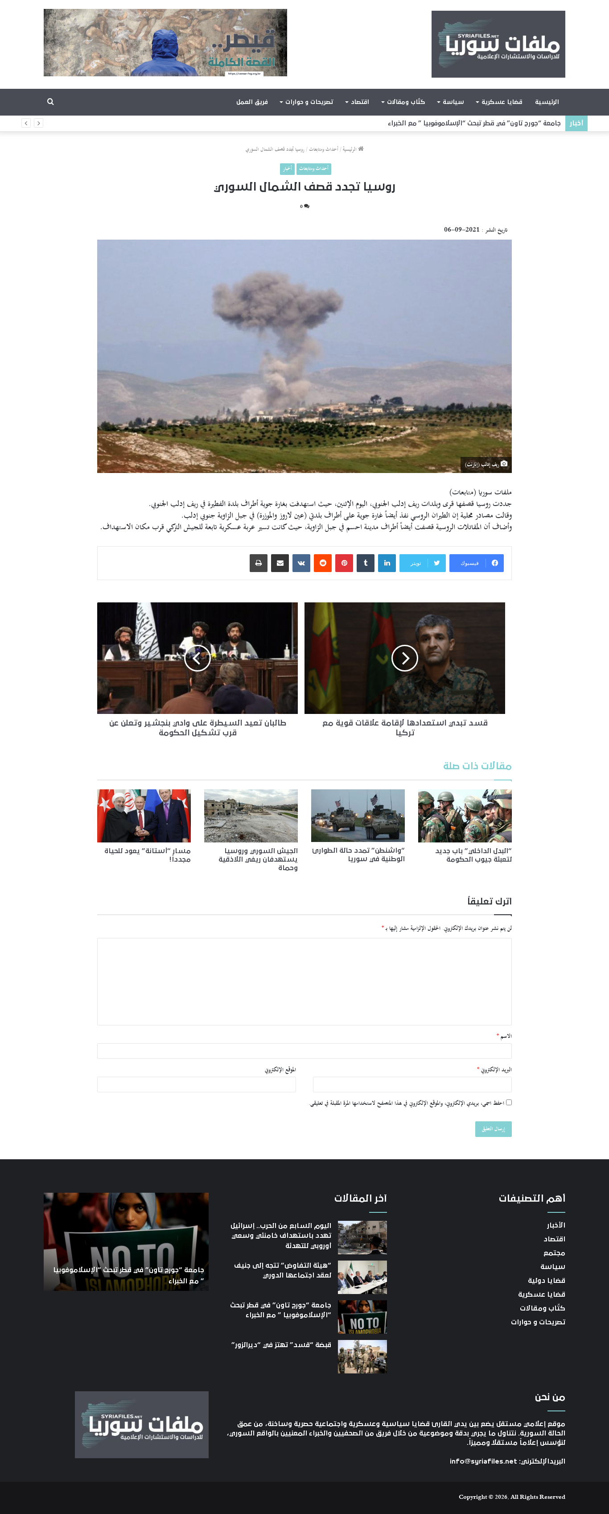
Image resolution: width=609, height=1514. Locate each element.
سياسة (453, 102)
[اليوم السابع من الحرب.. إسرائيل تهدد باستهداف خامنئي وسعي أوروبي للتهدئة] (362, 1237)
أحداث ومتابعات (323, 149)
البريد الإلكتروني (494, 1070)
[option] (126, 1242)
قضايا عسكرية (501, 102)
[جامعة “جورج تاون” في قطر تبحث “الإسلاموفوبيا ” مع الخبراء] (362, 1317)
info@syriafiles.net (483, 1461)
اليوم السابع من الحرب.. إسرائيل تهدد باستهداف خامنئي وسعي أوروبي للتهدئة (280, 1236)
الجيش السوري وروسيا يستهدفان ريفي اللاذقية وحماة (258, 859)
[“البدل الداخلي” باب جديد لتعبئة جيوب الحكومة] (465, 815)
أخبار (287, 169)
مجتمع (554, 1253)
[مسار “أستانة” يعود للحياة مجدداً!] (144, 815)
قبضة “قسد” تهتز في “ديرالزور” (518, 123)
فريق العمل (252, 102)
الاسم (504, 1036)
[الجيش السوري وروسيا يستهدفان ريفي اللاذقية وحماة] (251, 815)
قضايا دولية (546, 1281)
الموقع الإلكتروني (280, 1070)
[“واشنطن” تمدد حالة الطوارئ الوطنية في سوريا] (358, 815)
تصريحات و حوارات (309, 102)
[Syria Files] (498, 44)
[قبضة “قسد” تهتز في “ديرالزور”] (362, 1356)
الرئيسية (547, 102)
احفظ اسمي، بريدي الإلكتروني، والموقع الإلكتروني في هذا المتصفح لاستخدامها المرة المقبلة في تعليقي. (406, 1103)
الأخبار (556, 1225)
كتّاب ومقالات (406, 102)
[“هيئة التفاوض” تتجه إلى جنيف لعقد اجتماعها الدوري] (362, 1277)
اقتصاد (360, 102)
